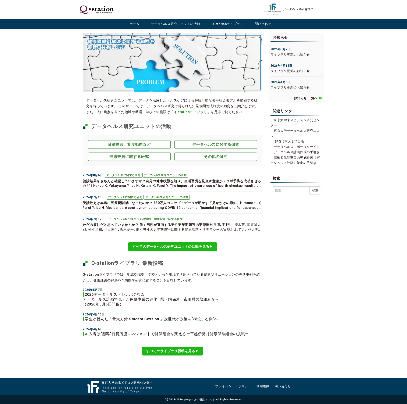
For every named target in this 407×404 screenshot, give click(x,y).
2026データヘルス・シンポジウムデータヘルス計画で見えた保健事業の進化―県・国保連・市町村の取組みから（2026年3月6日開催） (151, 299)
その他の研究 (215, 156)
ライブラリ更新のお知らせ (290, 55)
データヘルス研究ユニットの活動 (175, 24)
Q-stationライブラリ (227, 24)
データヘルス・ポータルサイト (297, 147)
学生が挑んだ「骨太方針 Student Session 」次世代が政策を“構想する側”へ (151, 319)
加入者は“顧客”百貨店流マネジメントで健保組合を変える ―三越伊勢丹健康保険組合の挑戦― (166, 334)
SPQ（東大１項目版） (291, 141)
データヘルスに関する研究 (215, 144)
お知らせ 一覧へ (306, 98)
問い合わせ (263, 24)
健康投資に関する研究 (129, 156)
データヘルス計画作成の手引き (297, 152)
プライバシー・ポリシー (233, 386)
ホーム (134, 24)
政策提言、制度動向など (129, 144)
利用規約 (262, 386)
